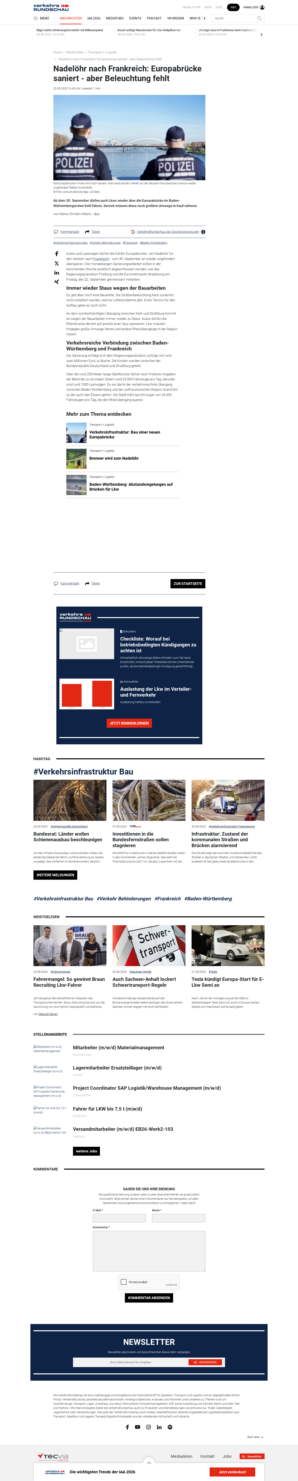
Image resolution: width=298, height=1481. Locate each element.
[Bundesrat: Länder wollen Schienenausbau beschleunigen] (69, 800)
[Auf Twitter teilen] (57, 263)
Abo (233, 7)
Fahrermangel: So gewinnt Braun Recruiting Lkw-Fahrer (69, 982)
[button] (149, 1460)
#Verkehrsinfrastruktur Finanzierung (232, 826)
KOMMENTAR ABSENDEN (149, 1298)
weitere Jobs (86, 1151)
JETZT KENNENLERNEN (129, 723)
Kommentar (100, 1227)
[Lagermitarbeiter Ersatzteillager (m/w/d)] (50, 1069)
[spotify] (170, 1426)
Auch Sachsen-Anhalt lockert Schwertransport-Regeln (144, 982)
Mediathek (115, 18)
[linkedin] (159, 1426)
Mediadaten (181, 1456)
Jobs (218, 7)
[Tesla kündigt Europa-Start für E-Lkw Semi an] (228, 945)
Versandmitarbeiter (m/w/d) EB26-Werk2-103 (123, 1129)
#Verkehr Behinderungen (123, 899)
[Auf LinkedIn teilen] (56, 272)
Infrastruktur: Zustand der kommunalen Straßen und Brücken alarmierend (220, 840)
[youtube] (137, 1426)
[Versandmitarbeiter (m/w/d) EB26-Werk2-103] (50, 1130)
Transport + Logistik (102, 52)
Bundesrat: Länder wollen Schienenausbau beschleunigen (67, 837)
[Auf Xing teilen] (56, 281)
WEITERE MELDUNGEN (55, 875)
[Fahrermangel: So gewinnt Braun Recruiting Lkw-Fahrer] (69, 945)
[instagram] (148, 1426)
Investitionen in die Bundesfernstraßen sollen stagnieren (141, 840)
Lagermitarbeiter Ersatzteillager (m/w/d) (117, 1068)
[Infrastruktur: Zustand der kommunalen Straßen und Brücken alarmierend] (228, 800)
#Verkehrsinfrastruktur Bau (83, 772)
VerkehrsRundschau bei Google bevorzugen (168, 232)
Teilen (95, 232)
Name (156, 1210)
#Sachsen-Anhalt (140, 971)
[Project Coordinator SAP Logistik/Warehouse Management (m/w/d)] (50, 1091)
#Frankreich (167, 899)
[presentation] (261, 34)
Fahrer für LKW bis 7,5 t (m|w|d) (107, 1109)
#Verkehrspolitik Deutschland (69, 826)
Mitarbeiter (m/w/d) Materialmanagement (118, 1047)
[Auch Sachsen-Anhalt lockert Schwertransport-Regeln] (149, 945)
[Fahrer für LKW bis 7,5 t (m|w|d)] (50, 1110)
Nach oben (253, 1437)
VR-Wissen (175, 18)
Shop (208, 7)
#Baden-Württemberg (208, 899)
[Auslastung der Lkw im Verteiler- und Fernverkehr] (86, 694)
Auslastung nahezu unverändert (140, 702)
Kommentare (70, 232)
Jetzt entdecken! (232, 1472)
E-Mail (97, 1210)
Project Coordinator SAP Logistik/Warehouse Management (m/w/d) (147, 1088)
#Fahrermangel (60, 971)
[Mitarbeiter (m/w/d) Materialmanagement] (50, 1048)
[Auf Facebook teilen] (56, 253)
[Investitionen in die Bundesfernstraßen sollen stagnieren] (149, 800)
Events (135, 18)
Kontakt (207, 1456)
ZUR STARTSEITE (188, 583)
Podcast (154, 18)
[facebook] (127, 1427)
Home (57, 52)
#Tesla (213, 971)
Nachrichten (71, 18)
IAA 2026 (93, 18)
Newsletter (191, 7)
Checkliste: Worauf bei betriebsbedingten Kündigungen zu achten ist (158, 645)
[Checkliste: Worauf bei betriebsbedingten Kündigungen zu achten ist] (86, 643)
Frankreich (101, 259)
